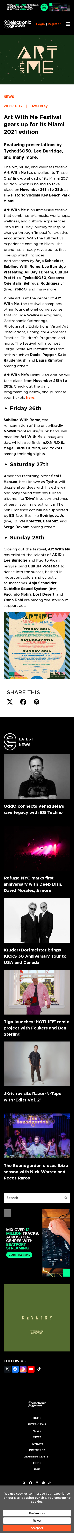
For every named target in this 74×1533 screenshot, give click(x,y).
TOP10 (37, 1463)
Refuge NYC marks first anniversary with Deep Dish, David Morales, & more (33, 884)
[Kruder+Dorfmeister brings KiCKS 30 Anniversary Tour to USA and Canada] (37, 920)
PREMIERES (37, 1450)
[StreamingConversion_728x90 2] (37, 10)
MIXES (37, 1437)
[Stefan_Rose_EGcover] (37, 1350)
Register (54, 24)
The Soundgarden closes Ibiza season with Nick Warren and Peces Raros (36, 1172)
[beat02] (37, 1275)
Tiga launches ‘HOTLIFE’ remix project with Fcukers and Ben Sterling (36, 1028)
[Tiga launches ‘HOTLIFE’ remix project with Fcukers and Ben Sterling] (37, 992)
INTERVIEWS (37, 1424)
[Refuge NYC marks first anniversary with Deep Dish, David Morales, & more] (37, 848)
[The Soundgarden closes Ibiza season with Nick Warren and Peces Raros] (37, 1135)
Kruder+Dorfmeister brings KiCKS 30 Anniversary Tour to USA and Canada (35, 956)
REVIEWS (37, 1443)
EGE (37, 1469)
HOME (37, 1418)
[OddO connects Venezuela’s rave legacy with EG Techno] (37, 776)
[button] (68, 24)
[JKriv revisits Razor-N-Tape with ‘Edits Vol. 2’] (37, 1064)
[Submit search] (66, 1198)
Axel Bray (39, 106)
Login (40, 24)
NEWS (9, 97)
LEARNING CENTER (37, 1456)
